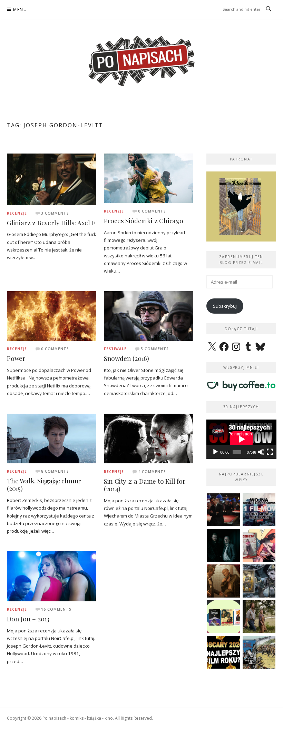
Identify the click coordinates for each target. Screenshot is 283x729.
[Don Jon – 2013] (51, 576)
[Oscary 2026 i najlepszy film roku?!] (223, 652)
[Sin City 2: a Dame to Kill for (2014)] (148, 438)
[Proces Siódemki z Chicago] (148, 178)
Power (16, 358)
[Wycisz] (261, 452)
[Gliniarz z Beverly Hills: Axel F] (51, 179)
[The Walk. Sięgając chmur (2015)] (51, 438)
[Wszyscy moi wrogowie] (259, 617)
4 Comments (152, 471)
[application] (241, 439)
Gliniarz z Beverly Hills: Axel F (51, 222)
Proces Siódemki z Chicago (143, 220)
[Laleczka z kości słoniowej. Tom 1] (259, 652)
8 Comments (55, 471)
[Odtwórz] (215, 452)
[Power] (51, 316)
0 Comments (152, 211)
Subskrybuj (225, 306)
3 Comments (55, 213)
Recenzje (17, 213)
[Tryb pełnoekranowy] (269, 452)
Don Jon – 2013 (28, 618)
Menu (20, 9)
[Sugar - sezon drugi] (223, 510)
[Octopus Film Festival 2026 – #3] (223, 617)
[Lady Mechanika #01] (259, 581)
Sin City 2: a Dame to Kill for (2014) (145, 485)
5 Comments (155, 348)
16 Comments (56, 609)
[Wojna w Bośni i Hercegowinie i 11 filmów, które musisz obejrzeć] (259, 510)
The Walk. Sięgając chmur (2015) (44, 484)
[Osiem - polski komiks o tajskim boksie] (259, 545)
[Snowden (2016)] (148, 316)
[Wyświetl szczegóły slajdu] (241, 206)
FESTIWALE (115, 349)
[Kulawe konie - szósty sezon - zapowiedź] (223, 545)
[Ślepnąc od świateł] (223, 581)
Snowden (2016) (126, 358)
